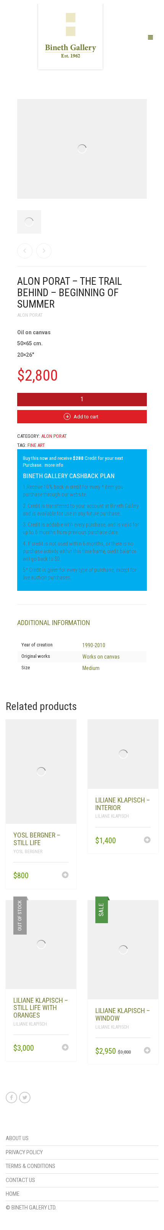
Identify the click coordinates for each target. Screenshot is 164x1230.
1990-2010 (93, 645)
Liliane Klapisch (112, 816)
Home (12, 1193)
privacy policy (24, 1152)
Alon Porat (30, 315)
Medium (91, 668)
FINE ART (36, 445)
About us (17, 1138)
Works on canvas (101, 657)
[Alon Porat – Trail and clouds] (43, 250)
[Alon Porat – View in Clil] (24, 250)
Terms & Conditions (30, 1166)
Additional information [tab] (53, 623)
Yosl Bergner (27, 851)
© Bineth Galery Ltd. (31, 1207)
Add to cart (86, 417)
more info (54, 465)
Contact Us (20, 1180)
